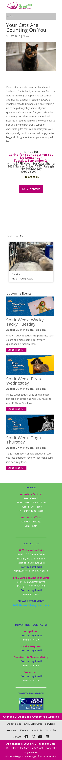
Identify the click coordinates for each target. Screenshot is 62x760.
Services (50, 723)
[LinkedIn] (47, 736)
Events (24, 730)
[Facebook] (26, 736)
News (26, 36)
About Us (36, 730)
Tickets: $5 (31, 177)
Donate (17, 736)
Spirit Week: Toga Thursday (23, 440)
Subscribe (50, 730)
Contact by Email (31, 635)
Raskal (16, 274)
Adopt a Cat (14, 723)
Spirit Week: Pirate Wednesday (24, 381)
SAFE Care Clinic (33, 723)
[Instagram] (33, 736)
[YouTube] (40, 736)
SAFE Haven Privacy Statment (31, 605)
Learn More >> (16, 350)
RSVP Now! (31, 189)
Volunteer (11, 730)
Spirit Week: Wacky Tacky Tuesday (25, 322)
